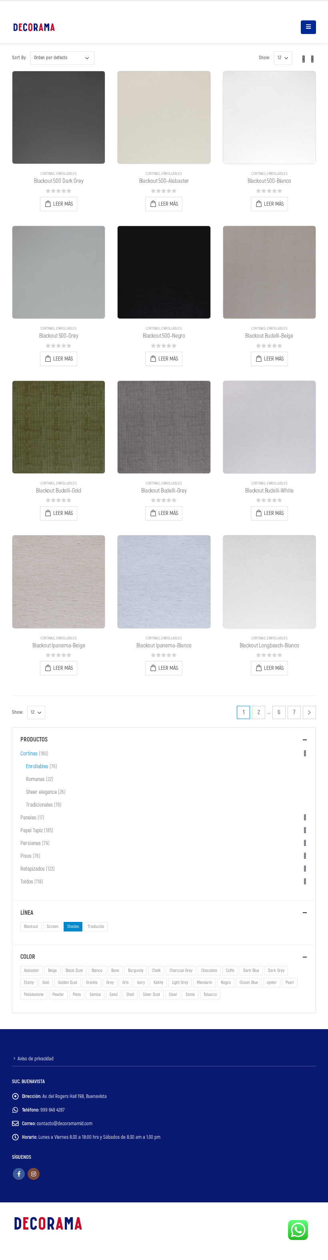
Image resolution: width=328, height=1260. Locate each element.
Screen (52, 926)
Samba (95, 994)
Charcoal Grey (181, 970)
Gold (45, 982)
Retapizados (32, 868)
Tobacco (210, 994)
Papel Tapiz (31, 830)
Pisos (26, 856)
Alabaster (31, 970)
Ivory (141, 982)
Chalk (156, 970)
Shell (130, 994)
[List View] (312, 57)
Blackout (31, 926)
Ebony (29, 982)
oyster (272, 982)
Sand (114, 994)
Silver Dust (151, 994)
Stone (190, 994)
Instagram (34, 1174)
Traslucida (96, 926)
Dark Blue (251, 970)
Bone (115, 970)
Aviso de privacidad (36, 1059)
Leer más (63, 203)
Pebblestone (34, 994)
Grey (110, 982)
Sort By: (19, 58)
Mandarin (204, 982)
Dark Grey (276, 970)
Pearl (290, 982)
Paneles (28, 817)
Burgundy (135, 970)
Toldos (26, 881)
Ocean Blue (249, 982)
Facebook (19, 1174)
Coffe (230, 970)
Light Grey (180, 982)
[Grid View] (303, 57)
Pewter (58, 994)
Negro (226, 982)
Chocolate (209, 970)
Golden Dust (67, 982)
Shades (73, 926)
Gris (125, 982)
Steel (173, 994)
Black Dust (74, 970)
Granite (92, 982)
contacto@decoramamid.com (64, 1123)
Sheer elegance (41, 792)
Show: (264, 58)
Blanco (97, 970)
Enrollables (66, 173)
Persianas (30, 843)
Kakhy (158, 982)
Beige (52, 970)
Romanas (35, 779)
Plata (77, 994)
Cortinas (47, 173)
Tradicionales (39, 804)
